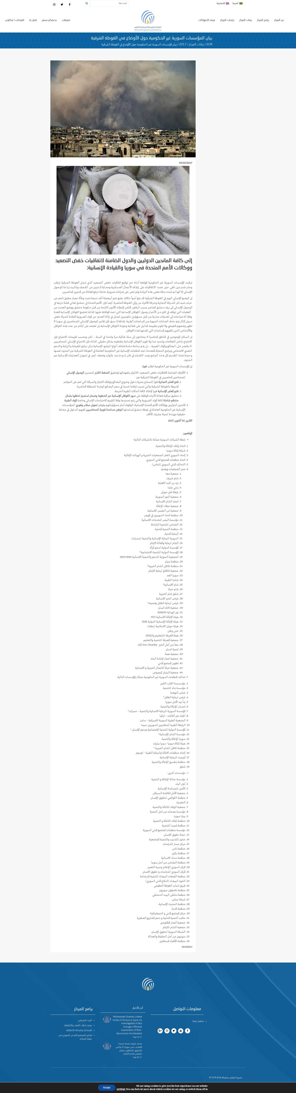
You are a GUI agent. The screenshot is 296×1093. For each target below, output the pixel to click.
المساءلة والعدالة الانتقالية (79, 1030)
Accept (106, 1087)
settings (121, 1089)
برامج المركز (263, 20)
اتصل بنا (33, 20)
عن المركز (279, 20)
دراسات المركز (227, 20)
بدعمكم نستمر (49, 20)
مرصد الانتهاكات (206, 20)
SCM (209, 44)
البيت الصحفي (85, 1020)
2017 (183, 44)
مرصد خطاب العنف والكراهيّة (78, 1025)
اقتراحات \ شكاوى (14, 20)
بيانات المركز (245, 20)
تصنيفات (66, 20)
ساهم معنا (198, 1021)
